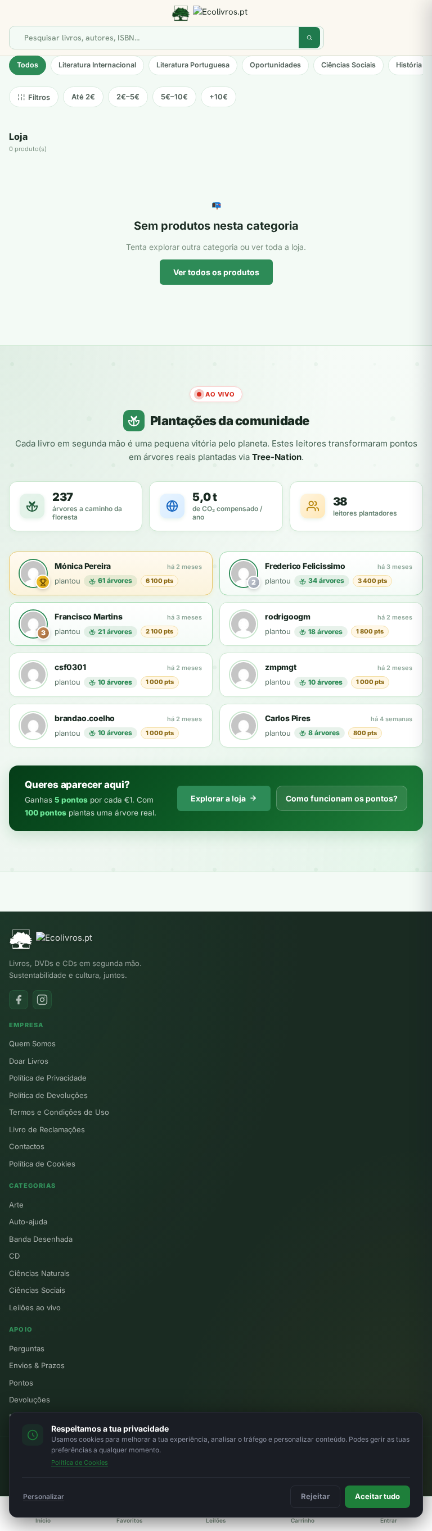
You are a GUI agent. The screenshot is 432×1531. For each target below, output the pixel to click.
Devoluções (29, 1399)
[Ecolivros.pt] (216, 13)
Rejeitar (315, 1496)
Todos (27, 65)
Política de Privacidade (48, 1077)
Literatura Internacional (97, 65)
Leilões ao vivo (35, 1307)
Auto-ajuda (28, 1221)
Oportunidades (275, 65)
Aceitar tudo (377, 1496)
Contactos (26, 1146)
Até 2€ (83, 96)
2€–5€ (128, 96)
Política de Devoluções (48, 1095)
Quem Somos (32, 1043)
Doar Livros (28, 1060)
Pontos (21, 1382)
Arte (16, 1204)
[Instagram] (42, 999)
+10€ (218, 96)
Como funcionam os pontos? (342, 798)
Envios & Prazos (37, 1365)
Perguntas (26, 1348)
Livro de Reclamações (47, 1129)
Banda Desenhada (41, 1238)
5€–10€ (174, 96)
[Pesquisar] (309, 37)
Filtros (39, 97)
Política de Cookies (42, 1163)
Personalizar (43, 1496)
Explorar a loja (218, 798)
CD (14, 1255)
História (409, 65)
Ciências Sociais (348, 65)
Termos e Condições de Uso (59, 1112)
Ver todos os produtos (216, 272)
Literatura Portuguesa (193, 65)
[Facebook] (18, 999)
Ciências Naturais (39, 1273)
